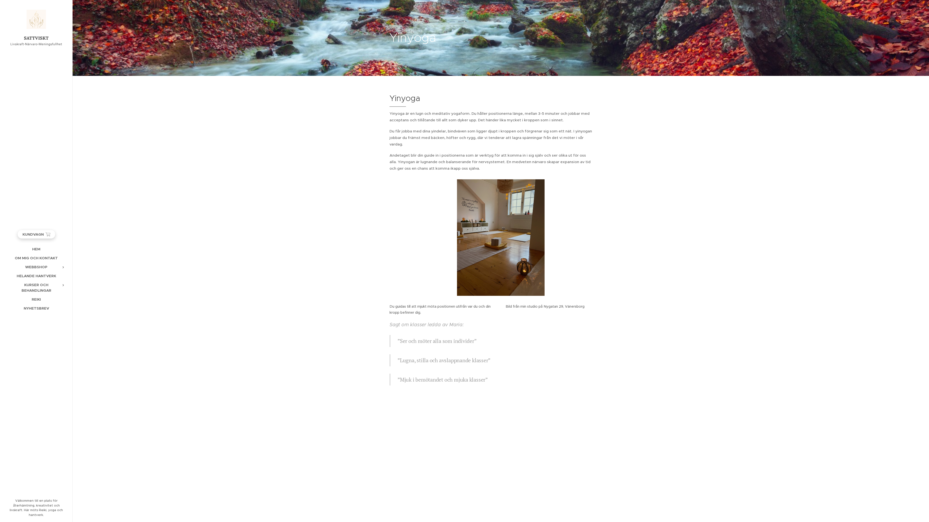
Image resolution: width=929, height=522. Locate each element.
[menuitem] (36, 249)
